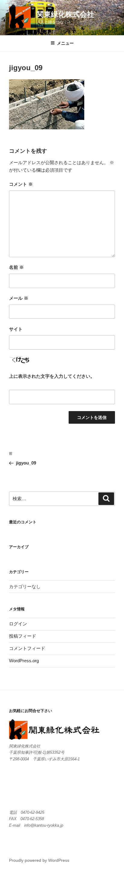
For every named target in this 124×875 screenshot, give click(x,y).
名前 (16, 267)
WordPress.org (24, 660)
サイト (16, 329)
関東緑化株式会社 (65, 14)
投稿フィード (22, 636)
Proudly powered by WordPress (39, 860)
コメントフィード (27, 648)
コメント (21, 184)
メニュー (65, 43)
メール (18, 298)
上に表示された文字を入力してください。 (52, 376)
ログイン (18, 623)
